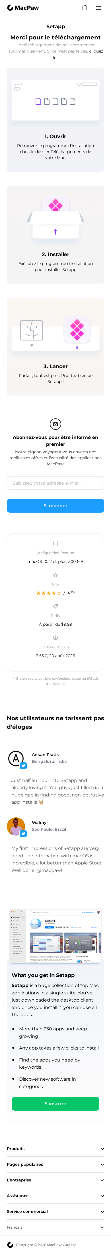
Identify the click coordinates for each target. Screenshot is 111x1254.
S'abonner (55, 505)
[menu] (100, 8)
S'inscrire (55, 1103)
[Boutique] (85, 7)
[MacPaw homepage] (23, 8)
